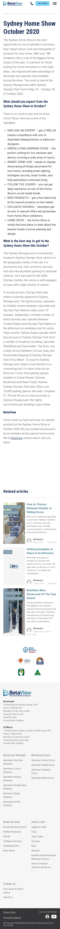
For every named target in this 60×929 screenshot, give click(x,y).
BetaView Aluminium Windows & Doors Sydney (24, 14)
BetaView (17, 438)
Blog (50, 14)
